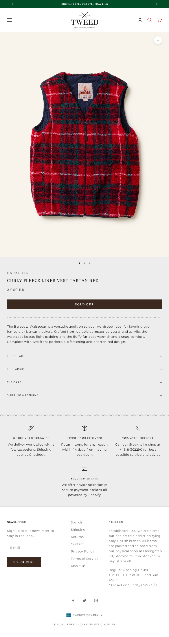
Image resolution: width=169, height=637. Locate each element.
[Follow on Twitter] (84, 600)
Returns (77, 537)
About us (78, 566)
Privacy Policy (82, 551)
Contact (77, 544)
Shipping (78, 530)
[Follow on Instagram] (96, 600)
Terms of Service (84, 559)
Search (76, 522)
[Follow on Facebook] (73, 600)
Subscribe (24, 562)
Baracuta (17, 273)
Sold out (84, 304)
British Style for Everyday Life (84, 3)
